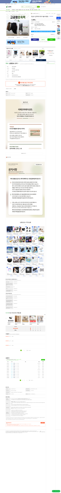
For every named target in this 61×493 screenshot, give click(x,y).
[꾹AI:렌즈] (36, 7)
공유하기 (19, 37)
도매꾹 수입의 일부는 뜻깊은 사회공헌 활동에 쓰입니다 (43, 41)
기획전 (30, 9)
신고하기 (43, 422)
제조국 (8, 68)
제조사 (6, 288)
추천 (39, 9)
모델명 (26, 93)
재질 (7, 71)
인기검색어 (31, 8)
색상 (7, 73)
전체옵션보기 (52, 34)
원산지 (6, 93)
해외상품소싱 (13, 9)
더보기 (43, 48)
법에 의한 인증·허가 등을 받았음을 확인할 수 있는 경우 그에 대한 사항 (9, 284)
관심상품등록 (26, 37)
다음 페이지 (59, 35)
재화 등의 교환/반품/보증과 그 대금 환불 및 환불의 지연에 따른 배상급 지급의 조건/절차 (9, 301)
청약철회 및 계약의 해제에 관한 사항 (9, 298)
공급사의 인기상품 (9, 48)
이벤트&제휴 (35, 9)
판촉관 (32, 9)
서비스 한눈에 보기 (43, 6)
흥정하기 (35, 39)
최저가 (22, 9)
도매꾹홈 (7, 11)
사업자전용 (17, 9)
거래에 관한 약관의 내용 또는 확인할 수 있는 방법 (9, 307)
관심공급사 (51, 55)
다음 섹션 (60, 23)
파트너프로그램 (11, 37)
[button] (44, 318)
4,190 (54, 13)
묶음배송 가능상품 (17, 48)
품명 (7, 66)
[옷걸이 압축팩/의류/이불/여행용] (17, 24)
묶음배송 (20, 9)
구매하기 (51, 39)
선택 (32, 36)
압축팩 (17, 11)
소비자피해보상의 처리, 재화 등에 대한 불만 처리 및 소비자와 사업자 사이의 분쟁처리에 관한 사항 (9, 304)
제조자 (8, 76)
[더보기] (59, 23)
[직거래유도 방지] (25, 83)
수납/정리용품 (12, 11)
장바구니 (43, 39)
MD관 (26, 9)
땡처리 (28, 9)
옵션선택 (32, 34)
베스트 (24, 9)
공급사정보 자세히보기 (53, 50)
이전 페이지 (58, 35)
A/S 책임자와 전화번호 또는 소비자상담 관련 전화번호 (9, 290)
